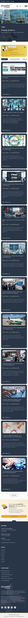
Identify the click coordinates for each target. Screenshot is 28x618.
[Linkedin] (24, 47)
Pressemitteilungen (15, 59)
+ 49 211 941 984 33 (6, 539)
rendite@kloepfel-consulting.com (8, 542)
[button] (14, 495)
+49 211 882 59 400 (6, 535)
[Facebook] (2, 607)
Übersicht (4, 59)
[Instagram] (15, 607)
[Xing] (9, 607)
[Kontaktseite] (17, 6)
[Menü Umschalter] (26, 6)
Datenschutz (6, 616)
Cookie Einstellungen (20, 616)
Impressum (12, 616)
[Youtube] (5, 607)
